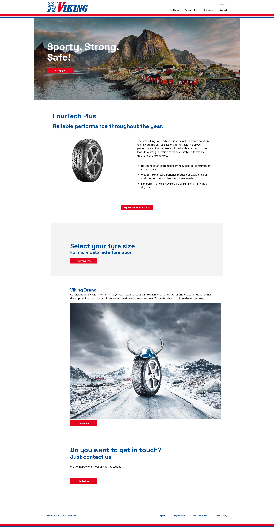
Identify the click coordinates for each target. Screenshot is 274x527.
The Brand (208, 10)
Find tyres (174, 10)
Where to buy (191, 10)
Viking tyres (60, 70)
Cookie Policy (221, 515)
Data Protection (200, 515)
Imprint (162, 515)
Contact (223, 10)
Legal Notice (179, 515)
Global (222, 5)
